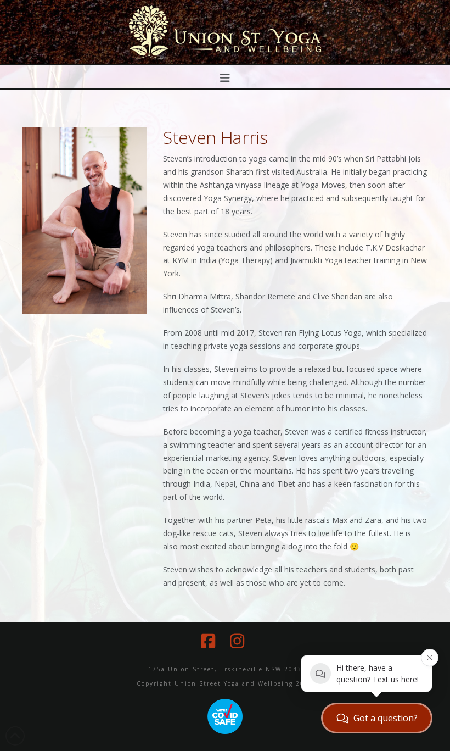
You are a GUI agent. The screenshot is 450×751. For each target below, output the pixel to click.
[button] (225, 77)
